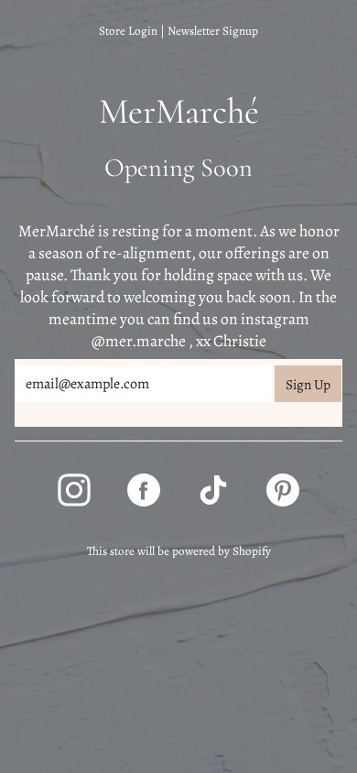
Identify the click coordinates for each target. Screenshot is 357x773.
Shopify (252, 551)
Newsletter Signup (213, 31)
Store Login (128, 31)
